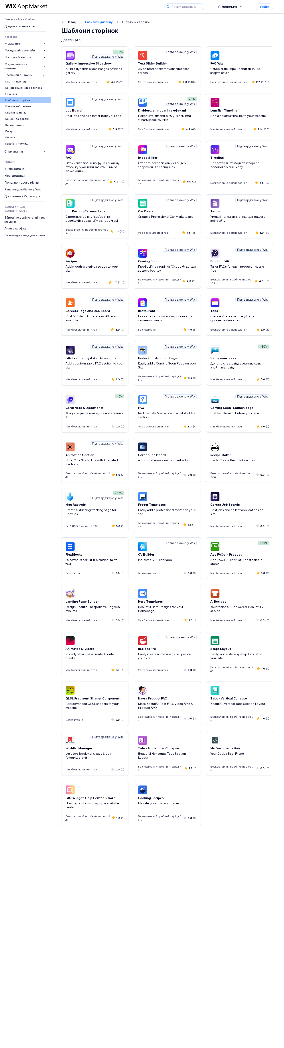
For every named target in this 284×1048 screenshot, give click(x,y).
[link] (25, 19)
